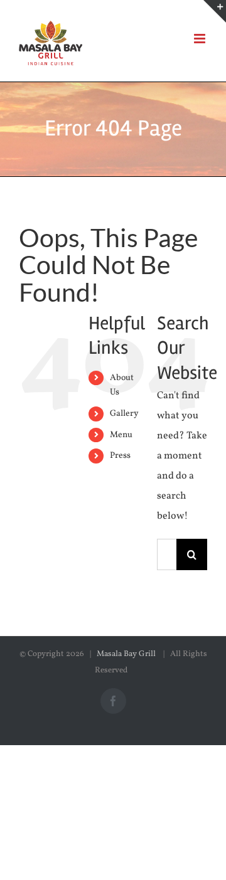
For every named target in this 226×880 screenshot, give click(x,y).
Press (120, 456)
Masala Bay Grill (127, 654)
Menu (121, 435)
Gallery (124, 414)
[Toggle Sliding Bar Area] (214, 11)
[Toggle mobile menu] (200, 38)
